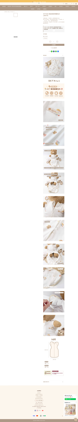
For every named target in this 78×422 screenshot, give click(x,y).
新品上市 (25, 6)
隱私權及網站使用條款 (39, 398)
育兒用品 (73, 6)
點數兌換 (40, 394)
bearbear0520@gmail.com (39, 405)
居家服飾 (50, 6)
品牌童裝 (44, 6)
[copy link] (58, 51)
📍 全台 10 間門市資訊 (39, 400)
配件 (55, 6)
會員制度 (37, 394)
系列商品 (61, 6)
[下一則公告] (68, 1)
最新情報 (4, 6)
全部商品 (5, 11)
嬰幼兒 (31, 6)
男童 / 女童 (37, 6)
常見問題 (41, 395)
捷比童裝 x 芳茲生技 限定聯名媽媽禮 (14, 6)
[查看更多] (53, 31)
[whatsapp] (56, 51)
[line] (51, 51)
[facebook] (54, 51)
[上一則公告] (9, 1)
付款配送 (36, 395)
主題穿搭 (67, 6)
